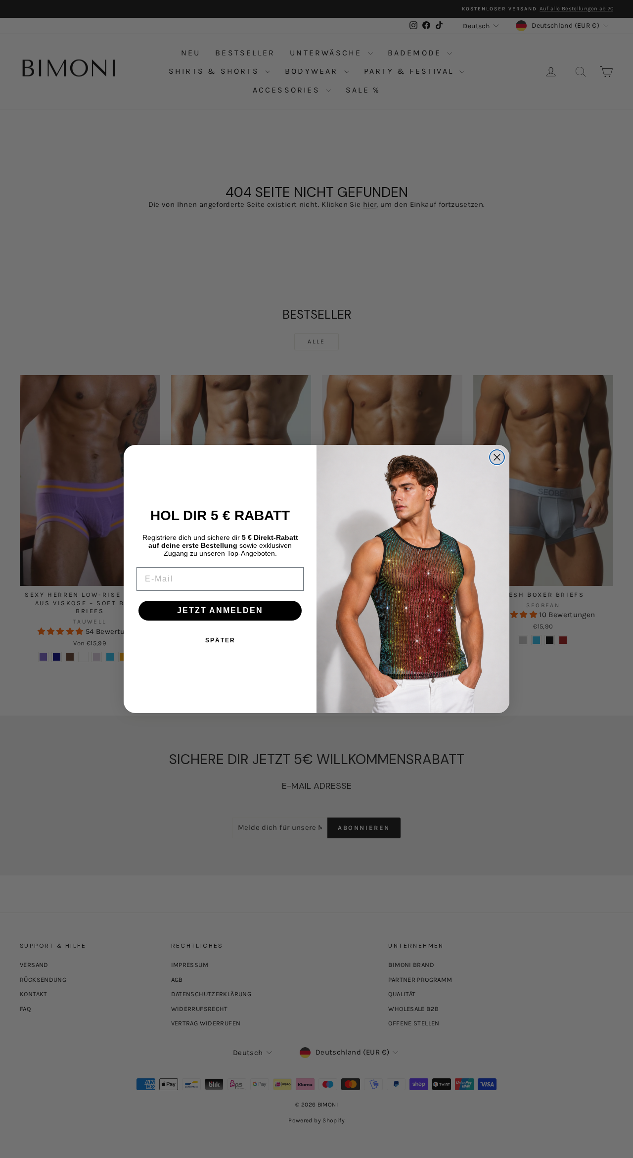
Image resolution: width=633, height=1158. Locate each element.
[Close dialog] (497, 457)
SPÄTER (220, 640)
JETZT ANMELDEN (220, 610)
